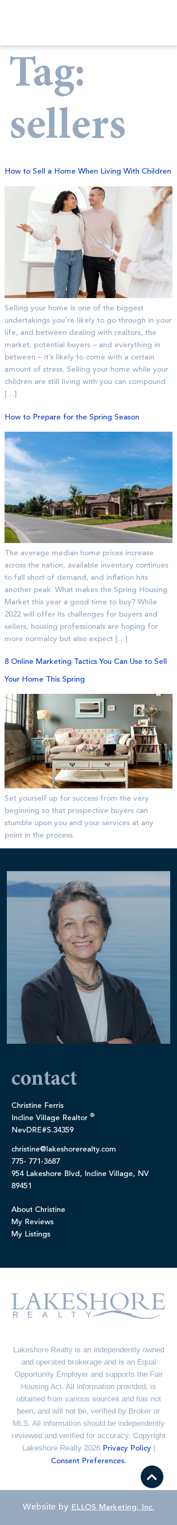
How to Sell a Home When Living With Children (88, 171)
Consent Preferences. (88, 1461)
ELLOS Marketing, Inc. (113, 1507)
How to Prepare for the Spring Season (72, 417)
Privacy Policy (127, 1448)
